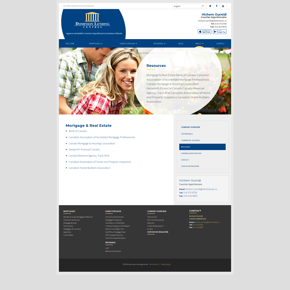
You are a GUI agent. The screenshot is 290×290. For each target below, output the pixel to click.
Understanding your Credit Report (117, 226)
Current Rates (68, 235)
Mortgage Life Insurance (72, 229)
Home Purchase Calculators (115, 238)
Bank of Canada (78, 131)
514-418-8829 (221, 26)
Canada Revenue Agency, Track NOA (89, 155)
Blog (180, 43)
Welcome (70, 43)
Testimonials (187, 134)
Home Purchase (127, 43)
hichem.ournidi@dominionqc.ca (212, 20)
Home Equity (68, 226)
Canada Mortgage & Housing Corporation (92, 143)
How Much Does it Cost (71, 220)
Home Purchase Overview (114, 217)
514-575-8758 (221, 23)
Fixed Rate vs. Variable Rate (114, 223)
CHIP (107, 248)
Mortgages (95, 43)
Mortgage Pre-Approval (113, 220)
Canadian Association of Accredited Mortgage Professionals (102, 137)
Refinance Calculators (113, 251)
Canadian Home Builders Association (89, 168)
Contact (220, 43)
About (198, 43)
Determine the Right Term (114, 229)
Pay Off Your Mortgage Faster (115, 232)
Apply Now (67, 232)
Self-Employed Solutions (114, 235)
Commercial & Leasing (190, 140)
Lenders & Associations (191, 153)
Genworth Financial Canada (84, 149)
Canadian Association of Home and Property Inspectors (100, 161)
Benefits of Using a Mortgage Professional (78, 217)
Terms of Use (153, 264)
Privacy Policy (166, 264)
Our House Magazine (190, 166)
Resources (185, 147)
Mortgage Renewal (70, 223)
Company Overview (190, 127)
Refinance (159, 43)
